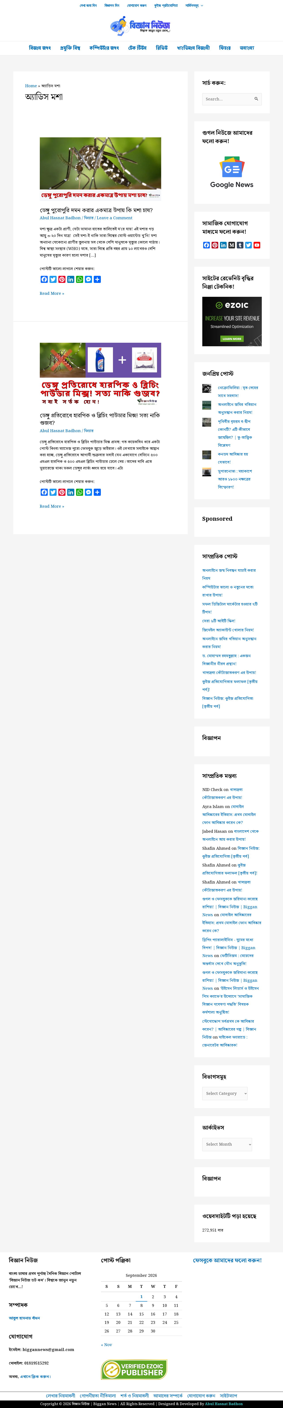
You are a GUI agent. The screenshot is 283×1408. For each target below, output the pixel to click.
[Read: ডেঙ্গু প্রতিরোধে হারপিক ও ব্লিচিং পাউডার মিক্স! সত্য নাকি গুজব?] (100, 374)
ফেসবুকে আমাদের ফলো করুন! (227, 1260)
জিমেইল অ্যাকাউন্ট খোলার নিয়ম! (228, 630)
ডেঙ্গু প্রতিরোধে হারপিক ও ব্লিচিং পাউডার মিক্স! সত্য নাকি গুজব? (100, 419)
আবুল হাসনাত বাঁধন (24, 1318)
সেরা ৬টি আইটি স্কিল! (218, 621)
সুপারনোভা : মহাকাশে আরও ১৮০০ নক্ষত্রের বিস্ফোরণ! (235, 479)
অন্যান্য (247, 48)
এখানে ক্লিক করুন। (35, 1377)
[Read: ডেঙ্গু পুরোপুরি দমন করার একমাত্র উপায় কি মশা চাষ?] (100, 169)
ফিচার (225, 48)
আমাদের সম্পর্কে (168, 1396)
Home (31, 86)
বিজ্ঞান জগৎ (40, 48)
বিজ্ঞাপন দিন (112, 5)
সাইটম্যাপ (228, 1396)
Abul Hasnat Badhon (224, 1404)
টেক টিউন (137, 48)
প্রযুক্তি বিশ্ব (70, 48)
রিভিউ (162, 48)
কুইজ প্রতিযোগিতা (166, 5)
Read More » (52, 293)
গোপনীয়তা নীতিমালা (98, 1396)
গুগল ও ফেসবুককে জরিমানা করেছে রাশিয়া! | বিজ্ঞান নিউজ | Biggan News (230, 907)
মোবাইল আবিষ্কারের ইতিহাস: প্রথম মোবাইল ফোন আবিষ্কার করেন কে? (229, 815)
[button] (201, 5)
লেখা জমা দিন (88, 5)
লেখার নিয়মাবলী (60, 1396)
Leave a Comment (114, 218)
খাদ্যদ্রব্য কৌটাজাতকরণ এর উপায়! (229, 673)
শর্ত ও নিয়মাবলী (134, 1396)
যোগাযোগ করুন (136, 5)
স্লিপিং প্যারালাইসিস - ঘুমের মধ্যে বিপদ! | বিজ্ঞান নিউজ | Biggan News (228, 948)
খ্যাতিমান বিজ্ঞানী (193, 48)
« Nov (106, 1345)
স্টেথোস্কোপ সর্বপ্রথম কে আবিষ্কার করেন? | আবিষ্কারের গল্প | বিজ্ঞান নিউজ (229, 1029)
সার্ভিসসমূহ (192, 5)
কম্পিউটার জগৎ (104, 48)
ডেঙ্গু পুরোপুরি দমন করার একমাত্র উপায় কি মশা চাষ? (96, 210)
